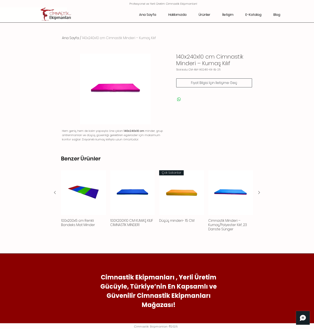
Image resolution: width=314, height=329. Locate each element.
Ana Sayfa (70, 37)
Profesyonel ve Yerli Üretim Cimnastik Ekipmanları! (163, 4)
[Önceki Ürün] (54, 192)
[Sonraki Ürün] (259, 192)
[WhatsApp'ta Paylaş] (179, 99)
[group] (157, 203)
